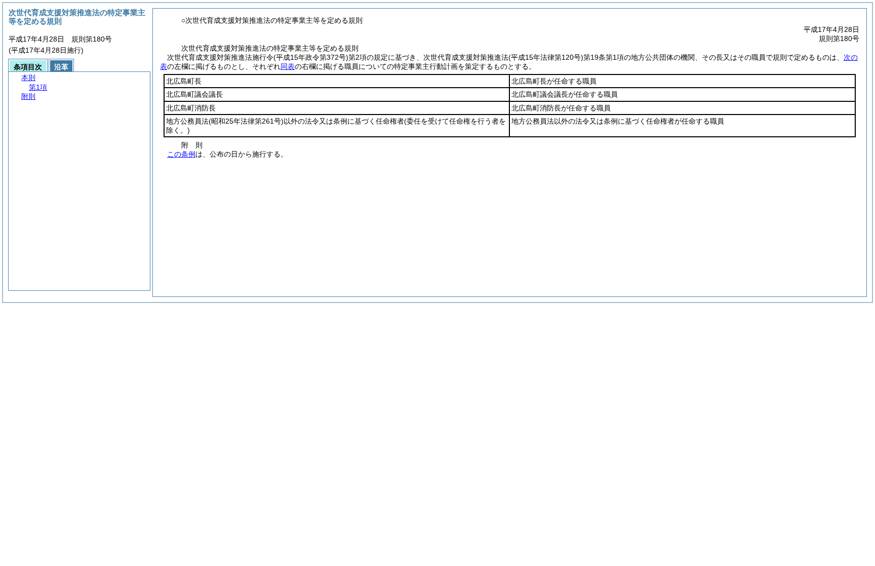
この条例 (181, 154)
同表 (288, 66)
